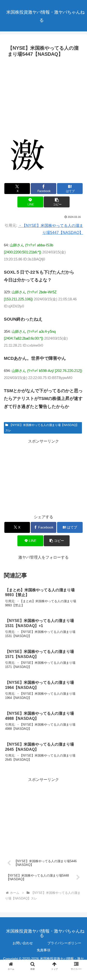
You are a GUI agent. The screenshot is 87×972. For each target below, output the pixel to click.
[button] (57, 201)
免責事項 (43, 950)
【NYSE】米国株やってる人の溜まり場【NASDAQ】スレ (42, 427)
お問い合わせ (23, 943)
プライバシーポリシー (64, 943)
